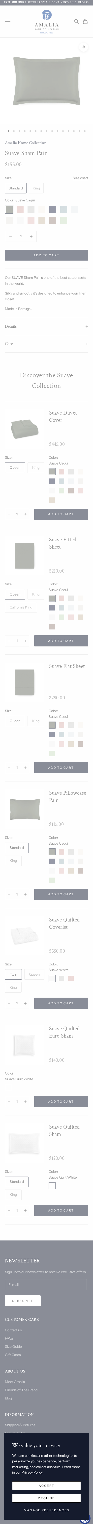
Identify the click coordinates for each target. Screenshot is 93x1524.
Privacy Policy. (32, 1472)
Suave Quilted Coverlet (64, 923)
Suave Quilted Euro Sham (64, 1032)
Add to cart (46, 255)
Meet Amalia (15, 1381)
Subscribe (22, 1301)
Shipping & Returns (20, 1425)
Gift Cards (13, 1355)
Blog (8, 1398)
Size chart (80, 178)
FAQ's (9, 1338)
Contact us (13, 1330)
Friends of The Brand (21, 1390)
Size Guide (13, 1346)
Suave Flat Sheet (67, 666)
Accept (47, 1486)
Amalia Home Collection (25, 143)
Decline (46, 1498)
